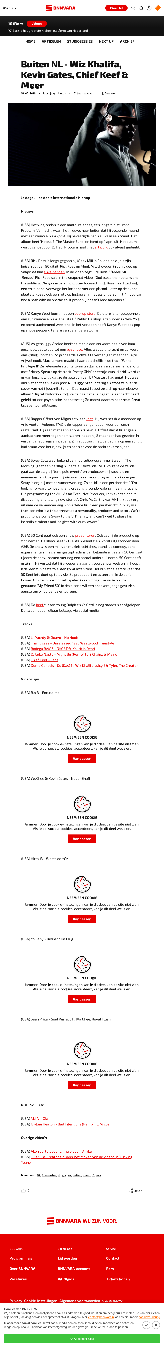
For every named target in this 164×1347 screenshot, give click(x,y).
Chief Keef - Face (44, 660)
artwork (101, 247)
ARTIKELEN (51, 41)
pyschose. (75, 349)
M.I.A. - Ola (39, 1118)
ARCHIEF (127, 41)
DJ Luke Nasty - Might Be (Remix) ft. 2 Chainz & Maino (74, 654)
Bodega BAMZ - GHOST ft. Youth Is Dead (63, 648)
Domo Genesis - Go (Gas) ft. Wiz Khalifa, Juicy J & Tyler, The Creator (84, 665)
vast (89, 419)
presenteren (85, 535)
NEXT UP (106, 41)
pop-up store (85, 313)
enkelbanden (54, 272)
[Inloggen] (149, 8)
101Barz (15, 23)
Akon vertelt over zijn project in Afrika (61, 1151)
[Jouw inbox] (141, 8)
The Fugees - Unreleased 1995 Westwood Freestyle (72, 643)
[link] (38, 1175)
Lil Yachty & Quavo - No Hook (54, 637)
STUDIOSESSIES (80, 41)
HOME (30, 41)
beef (40, 605)
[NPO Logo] (158, 8)
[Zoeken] (133, 8)
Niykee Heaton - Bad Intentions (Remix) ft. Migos (70, 1124)
